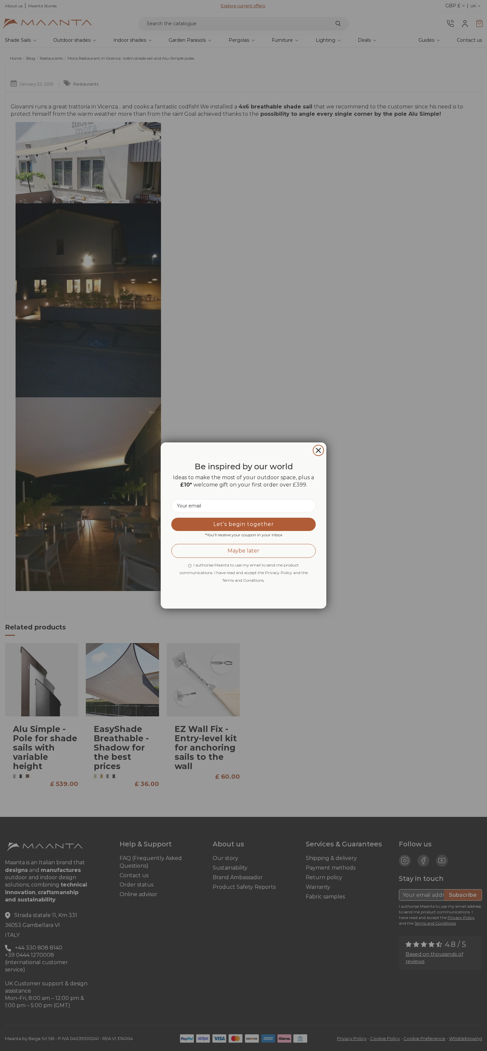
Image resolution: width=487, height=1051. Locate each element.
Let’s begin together (243, 524)
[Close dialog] (318, 450)
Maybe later (243, 551)
